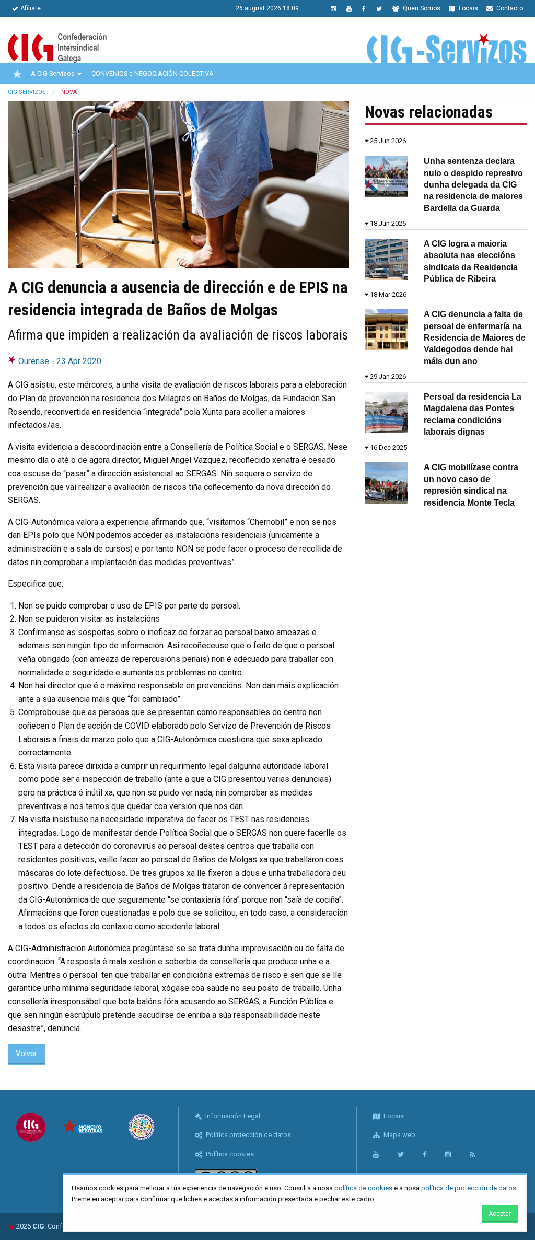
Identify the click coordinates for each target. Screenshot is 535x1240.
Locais (467, 8)
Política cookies (229, 1154)
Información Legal (232, 1116)
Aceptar (500, 1214)
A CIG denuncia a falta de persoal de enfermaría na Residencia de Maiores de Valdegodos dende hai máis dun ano (475, 338)
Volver (26, 1053)
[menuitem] (17, 73)
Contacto (509, 8)
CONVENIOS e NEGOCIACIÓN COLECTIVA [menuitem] (152, 73)
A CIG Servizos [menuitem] (53, 73)
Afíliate (30, 8)
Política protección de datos (247, 1135)
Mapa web (398, 1135)
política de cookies (363, 1188)
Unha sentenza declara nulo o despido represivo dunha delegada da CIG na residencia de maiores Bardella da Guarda (473, 185)
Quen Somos (420, 8)
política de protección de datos (468, 1188)
